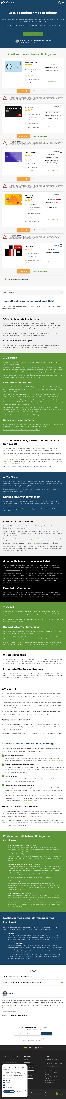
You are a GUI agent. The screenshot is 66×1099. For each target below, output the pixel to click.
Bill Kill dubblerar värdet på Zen (52, 1070)
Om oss (26, 1059)
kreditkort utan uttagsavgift (14, 570)
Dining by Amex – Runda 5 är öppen (53, 1063)
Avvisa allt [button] (20, 1091)
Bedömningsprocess (29, 1070)
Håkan (24, 40)
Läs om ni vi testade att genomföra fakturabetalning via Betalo (21, 430)
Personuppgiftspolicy (29, 1064)
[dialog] (15, 1080)
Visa (37, 377)
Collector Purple (11, 467)
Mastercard (31, 377)
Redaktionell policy (28, 1067)
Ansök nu (22, 91)
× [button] (25, 1066)
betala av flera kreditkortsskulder (27, 801)
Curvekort (41, 539)
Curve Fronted (13, 535)
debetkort (37, 543)
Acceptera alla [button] (9, 1091)
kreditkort (32, 306)
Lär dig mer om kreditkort (30, 1072)
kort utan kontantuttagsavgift (54, 761)
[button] (33, 279)
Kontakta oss (27, 1062)
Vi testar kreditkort (28, 1078)
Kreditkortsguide (28, 1075)
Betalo (5, 362)
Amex (43, 377)
